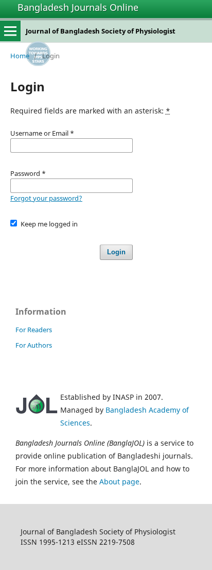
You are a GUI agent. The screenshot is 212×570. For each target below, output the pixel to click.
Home (19, 55)
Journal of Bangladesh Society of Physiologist (100, 31)
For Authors (33, 345)
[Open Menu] (10, 31)
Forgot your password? (46, 198)
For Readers (33, 329)
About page (119, 481)
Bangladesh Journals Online (77, 7)
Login (116, 252)
